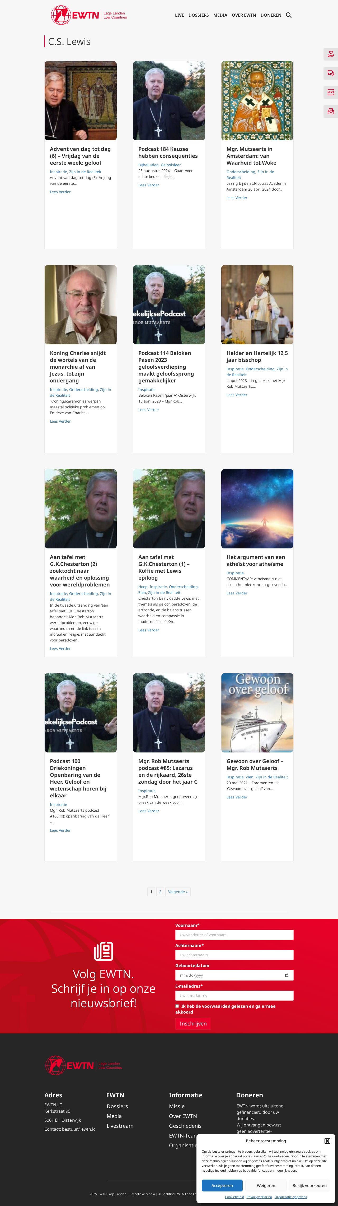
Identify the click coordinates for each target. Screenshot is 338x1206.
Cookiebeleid (234, 1197)
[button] (327, 1141)
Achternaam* (189, 945)
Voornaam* (187, 925)
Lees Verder (60, 191)
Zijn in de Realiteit (85, 171)
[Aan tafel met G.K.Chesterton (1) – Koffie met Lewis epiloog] (169, 508)
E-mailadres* (189, 986)
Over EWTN (244, 15)
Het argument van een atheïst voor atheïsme (256, 560)
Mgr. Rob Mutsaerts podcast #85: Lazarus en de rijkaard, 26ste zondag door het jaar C (168, 771)
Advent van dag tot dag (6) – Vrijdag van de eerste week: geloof (80, 155)
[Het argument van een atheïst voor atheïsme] (257, 508)
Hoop (143, 586)
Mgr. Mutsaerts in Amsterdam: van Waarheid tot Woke (251, 155)
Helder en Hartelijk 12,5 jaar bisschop (257, 356)
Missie (177, 1106)
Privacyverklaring (259, 1197)
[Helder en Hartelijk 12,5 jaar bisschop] (257, 304)
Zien (142, 592)
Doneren (271, 15)
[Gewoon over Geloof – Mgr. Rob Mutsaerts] (257, 712)
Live (179, 15)
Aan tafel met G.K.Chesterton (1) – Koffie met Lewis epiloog (164, 567)
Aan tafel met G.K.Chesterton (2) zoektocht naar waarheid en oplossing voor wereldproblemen (80, 570)
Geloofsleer (171, 164)
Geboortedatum (192, 965)
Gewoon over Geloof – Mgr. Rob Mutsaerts (255, 764)
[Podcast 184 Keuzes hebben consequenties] (169, 100)
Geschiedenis (185, 1125)
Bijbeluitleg (148, 164)
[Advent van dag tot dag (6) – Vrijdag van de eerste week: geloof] (81, 100)
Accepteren (222, 1185)
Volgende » (178, 891)
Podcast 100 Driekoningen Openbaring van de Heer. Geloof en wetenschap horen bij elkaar (78, 778)
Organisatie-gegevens (291, 1197)
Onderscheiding (241, 171)
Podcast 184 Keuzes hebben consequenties (168, 152)
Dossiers (199, 15)
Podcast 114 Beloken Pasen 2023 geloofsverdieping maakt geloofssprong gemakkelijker (166, 366)
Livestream (120, 1125)
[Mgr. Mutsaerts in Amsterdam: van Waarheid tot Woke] (257, 100)
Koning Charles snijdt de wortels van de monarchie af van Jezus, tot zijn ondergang (78, 366)
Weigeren (266, 1185)
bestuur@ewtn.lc (78, 1129)
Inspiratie (58, 171)
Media (220, 15)
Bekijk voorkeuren (310, 1185)
